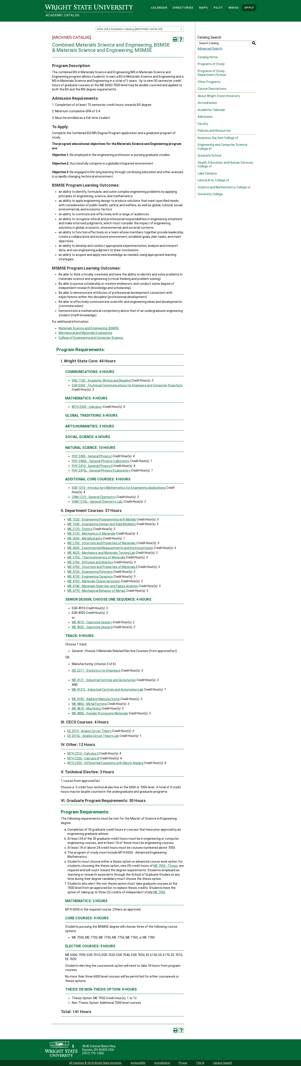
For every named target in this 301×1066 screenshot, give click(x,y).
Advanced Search (209, 48)
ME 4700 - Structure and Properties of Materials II (102, 567)
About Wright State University (219, 96)
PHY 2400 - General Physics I (92, 456)
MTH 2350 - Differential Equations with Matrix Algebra (105, 763)
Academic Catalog (62, 15)
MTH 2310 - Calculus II (82, 753)
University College (210, 194)
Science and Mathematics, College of (224, 187)
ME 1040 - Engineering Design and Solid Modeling (101, 524)
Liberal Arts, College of (213, 180)
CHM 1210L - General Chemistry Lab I (97, 501)
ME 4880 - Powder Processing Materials (100, 713)
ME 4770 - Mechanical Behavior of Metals (96, 590)
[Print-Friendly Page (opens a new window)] (175, 39)
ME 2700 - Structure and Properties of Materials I (102, 543)
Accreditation (207, 103)
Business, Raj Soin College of (218, 138)
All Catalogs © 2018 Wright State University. (95, 1062)
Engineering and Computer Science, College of (223, 146)
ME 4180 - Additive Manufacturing (96, 699)
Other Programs (209, 82)
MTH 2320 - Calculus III (83, 758)
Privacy (183, 1062)
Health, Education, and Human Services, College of (226, 164)
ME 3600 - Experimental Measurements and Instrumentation (110, 548)
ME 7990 (159, 892)
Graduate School (209, 155)
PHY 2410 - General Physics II (92, 466)
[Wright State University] (61, 1050)
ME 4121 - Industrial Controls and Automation (104, 680)
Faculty (203, 124)
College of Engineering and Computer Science (91, 337)
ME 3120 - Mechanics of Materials (91, 533)
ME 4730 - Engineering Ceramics (90, 576)
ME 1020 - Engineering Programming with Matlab (101, 519)
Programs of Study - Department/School (212, 73)
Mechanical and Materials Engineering (85, 333)
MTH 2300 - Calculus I (87, 406)
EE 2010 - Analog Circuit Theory (89, 731)
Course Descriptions (212, 88)
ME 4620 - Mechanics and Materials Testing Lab (101, 553)
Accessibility (138, 1062)
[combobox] (140, 29)
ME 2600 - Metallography (84, 538)
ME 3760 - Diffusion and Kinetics (90, 562)
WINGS (234, 7)
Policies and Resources (214, 130)
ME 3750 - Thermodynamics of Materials (96, 557)
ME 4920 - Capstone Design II (92, 627)
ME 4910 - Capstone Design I (92, 622)
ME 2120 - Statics (80, 529)
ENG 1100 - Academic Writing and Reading (101, 380)
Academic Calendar (211, 110)
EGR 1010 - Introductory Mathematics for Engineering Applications (119, 487)
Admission (205, 116)
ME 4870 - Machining (86, 708)
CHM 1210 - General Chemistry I (94, 497)
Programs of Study (211, 64)
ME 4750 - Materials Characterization (93, 581)
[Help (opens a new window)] (180, 39)
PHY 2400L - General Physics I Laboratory (101, 461)
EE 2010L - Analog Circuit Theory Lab (93, 736)
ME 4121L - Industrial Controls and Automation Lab (107, 689)
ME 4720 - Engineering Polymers (90, 571)
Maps (203, 7)
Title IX (200, 1062)
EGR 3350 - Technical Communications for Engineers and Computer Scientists (127, 385)
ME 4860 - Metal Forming (89, 704)
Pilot (218, 7)
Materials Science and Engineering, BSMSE (89, 328)
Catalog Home (208, 57)
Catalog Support (222, 1062)
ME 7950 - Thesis (165, 865)
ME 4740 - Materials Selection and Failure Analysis (102, 586)
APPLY (249, 7)
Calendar (159, 7)
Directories (183, 7)
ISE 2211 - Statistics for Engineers (96, 670)
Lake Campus (207, 173)
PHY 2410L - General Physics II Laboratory (101, 470)
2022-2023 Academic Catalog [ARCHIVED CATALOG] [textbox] (129, 29)
